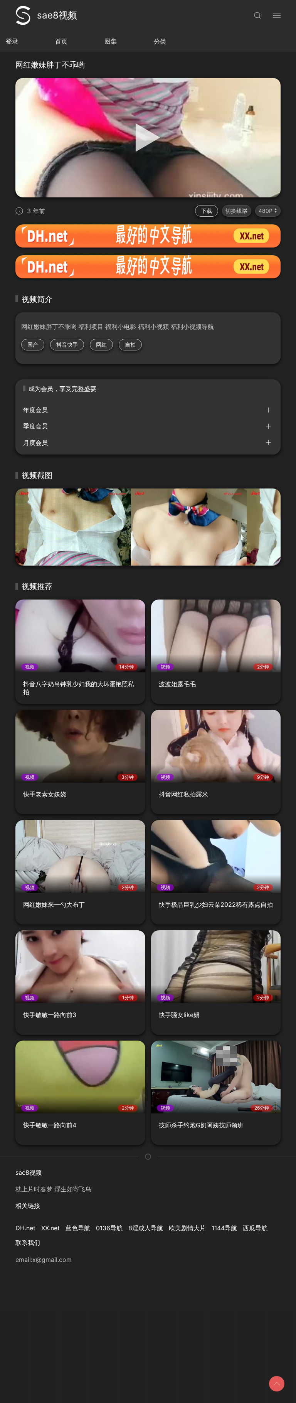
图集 (110, 41)
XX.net (50, 1228)
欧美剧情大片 (187, 1228)
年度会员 (35, 410)
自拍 (130, 344)
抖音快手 (67, 344)
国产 (32, 344)
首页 (61, 41)
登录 (12, 41)
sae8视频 (57, 15)
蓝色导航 (78, 1228)
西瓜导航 (255, 1228)
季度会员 (35, 426)
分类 (160, 41)
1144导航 (224, 1228)
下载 (206, 210)
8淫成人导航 (145, 1228)
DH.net (25, 1228)
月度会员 (35, 442)
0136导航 (109, 1228)
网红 (101, 344)
